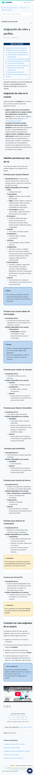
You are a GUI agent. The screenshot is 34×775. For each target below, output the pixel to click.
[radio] (13, 718)
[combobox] (17, 14)
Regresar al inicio (9, 733)
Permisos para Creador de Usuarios (18, 59)
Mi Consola (24, 8)
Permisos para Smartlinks (15, 63)
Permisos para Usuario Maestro (17, 52)
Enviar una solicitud (25, 727)
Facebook (5, 706)
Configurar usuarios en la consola (14, 744)
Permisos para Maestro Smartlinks (18, 61)
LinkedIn (10, 706)
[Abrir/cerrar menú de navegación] (21, 2)
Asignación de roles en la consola (16, 48)
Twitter (7, 706)
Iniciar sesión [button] (27, 2)
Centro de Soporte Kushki (10, 8)
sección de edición (25, 674)
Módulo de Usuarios (7, 10)
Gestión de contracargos (11, 754)
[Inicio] (7, 3)
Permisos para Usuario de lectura (18, 65)
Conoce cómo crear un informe (13, 758)
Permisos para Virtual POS (15, 72)
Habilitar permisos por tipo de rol (16, 50)
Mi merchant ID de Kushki (12, 748)
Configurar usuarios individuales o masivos (17, 751)
